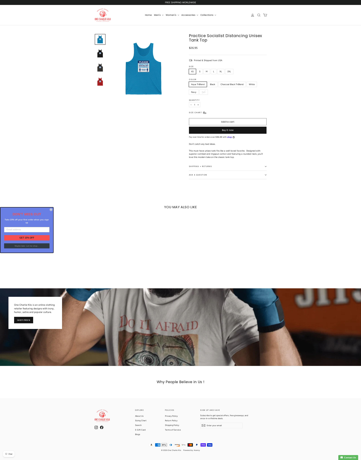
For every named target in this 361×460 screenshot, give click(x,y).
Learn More (23, 320)
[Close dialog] (51, 209)
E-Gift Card (140, 430)
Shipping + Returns (200, 166)
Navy (193, 92)
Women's (171, 15)
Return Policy (171, 420)
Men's (157, 15)
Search (138, 425)
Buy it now (228, 130)
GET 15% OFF (26, 238)
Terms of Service (173, 430)
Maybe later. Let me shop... (27, 246)
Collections (207, 15)
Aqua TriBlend (198, 84)
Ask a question (198, 175)
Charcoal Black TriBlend (232, 84)
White (252, 84)
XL (221, 71)
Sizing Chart (141, 420)
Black (212, 84)
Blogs (137, 434)
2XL (229, 71)
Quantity (194, 100)
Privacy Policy (171, 416)
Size (191, 66)
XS (192, 71)
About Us (139, 416)
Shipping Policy (172, 425)
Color (192, 79)
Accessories (188, 15)
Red (204, 92)
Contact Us (349, 457)
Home (148, 15)
